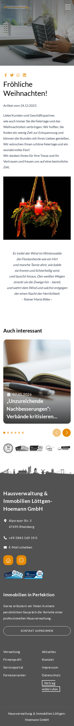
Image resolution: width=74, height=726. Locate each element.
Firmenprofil (12, 659)
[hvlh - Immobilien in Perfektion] (8, 560)
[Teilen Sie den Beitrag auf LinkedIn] (24, 75)
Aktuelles (49, 652)
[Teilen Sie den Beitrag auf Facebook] (5, 75)
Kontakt (48, 659)
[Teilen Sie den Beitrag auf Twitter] (12, 75)
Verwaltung (11, 652)
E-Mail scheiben (20, 547)
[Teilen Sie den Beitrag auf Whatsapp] (18, 75)
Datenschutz (51, 675)
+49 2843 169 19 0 (23, 538)
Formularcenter (14, 675)
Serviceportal (13, 667)
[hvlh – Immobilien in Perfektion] (16, 7)
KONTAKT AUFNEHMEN (37, 630)
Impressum (50, 667)
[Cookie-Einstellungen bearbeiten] (21, 560)
